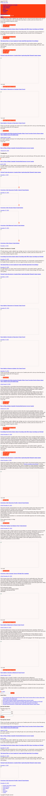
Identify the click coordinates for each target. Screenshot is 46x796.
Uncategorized (6, 131)
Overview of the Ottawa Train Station (9, 243)
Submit (2, 717)
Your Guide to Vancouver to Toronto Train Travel (12, 89)
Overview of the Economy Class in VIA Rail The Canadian (14, 573)
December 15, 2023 (4, 210)
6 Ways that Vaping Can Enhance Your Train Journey (13, 525)
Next (4, 691)
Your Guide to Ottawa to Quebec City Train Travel (12, 368)
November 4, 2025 (4, 175)
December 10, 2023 (4, 228)
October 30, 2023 (7, 627)
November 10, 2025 (4, 267)
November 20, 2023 (4, 308)
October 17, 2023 (7, 675)
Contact (4, 12)
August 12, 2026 (7, 137)
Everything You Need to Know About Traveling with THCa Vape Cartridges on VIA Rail (21, 29)
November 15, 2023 (4, 371)
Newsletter (5, 10)
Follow (1, 17)
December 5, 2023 (4, 245)
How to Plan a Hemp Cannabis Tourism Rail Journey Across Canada (17, 148)
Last (12, 713)
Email (1, 715)
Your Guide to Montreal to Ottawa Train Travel (12, 625)
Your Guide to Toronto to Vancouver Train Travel (12, 123)
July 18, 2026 (6, 150)
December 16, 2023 (4, 192)
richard (2, 137)
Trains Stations (6, 7)
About (4, 9)
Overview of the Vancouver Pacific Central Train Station (14, 190)
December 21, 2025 (4, 259)
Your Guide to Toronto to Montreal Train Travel (12, 672)
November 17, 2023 (4, 339)
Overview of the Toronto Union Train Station (11, 207)
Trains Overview (6, 6)
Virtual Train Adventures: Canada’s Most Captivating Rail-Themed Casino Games (20, 55)
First (12, 712)
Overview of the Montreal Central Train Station (12, 225)
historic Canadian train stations (31, 464)
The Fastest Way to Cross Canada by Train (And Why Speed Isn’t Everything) (19, 41)
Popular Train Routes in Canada (10, 5)
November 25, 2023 (8, 528)
